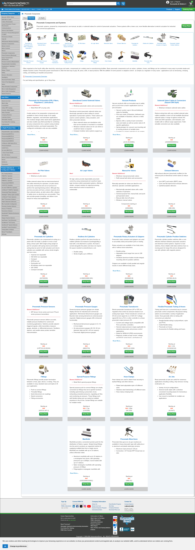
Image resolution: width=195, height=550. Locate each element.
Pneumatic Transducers (129, 307)
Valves (3, 84)
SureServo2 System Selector (9, 225)
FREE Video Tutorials (66, 530)
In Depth (42, 18)
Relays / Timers (6, 70)
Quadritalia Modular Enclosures (10, 213)
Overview (31, 18)
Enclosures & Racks (7, 36)
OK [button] (5, 546)
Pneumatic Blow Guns (129, 439)
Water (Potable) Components (9, 86)
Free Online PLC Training (67, 528)
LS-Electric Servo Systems (9, 197)
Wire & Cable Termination (8, 91)
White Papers (94, 525)
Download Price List (114, 509)
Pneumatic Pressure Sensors (43, 307)
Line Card (45, 9)
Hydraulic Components (8, 43)
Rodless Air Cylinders (86, 236)
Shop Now (187, 26)
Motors (3, 50)
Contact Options (129, 504)
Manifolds (86, 439)
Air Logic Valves (86, 170)
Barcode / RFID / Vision (8, 17)
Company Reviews (7, 114)
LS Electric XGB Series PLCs (9, 143)
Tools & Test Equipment (8, 82)
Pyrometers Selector (7, 211)
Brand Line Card (6, 101)
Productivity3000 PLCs (8, 138)
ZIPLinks (4, 234)
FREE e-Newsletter (96, 520)
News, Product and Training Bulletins (100, 527)
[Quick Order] (51, 9)
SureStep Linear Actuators (9, 227)
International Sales (97, 509)
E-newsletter (5, 105)
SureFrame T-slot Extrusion (9, 220)
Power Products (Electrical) (9, 55)
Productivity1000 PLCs (8, 134)
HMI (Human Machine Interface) (10, 41)
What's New (5, 103)
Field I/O (4, 39)
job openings (72, 520)
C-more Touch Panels (7, 152)
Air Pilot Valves (43, 170)
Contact (39, 9)
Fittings (44, 377)
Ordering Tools (188, 9)
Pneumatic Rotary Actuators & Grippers (129, 236)
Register (177, 2)
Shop (25, 18)
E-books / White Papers (8, 110)
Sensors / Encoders (7, 75)
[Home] (2, 9)
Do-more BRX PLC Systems (9, 187)
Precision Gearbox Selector (9, 206)
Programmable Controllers (9, 64)
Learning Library (6, 117)
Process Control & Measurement (10, 61)
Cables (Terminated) (7, 21)
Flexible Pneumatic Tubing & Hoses (171, 307)
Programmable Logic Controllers (10, 131)
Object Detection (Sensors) (9, 201)
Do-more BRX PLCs (7, 150)
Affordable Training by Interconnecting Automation (74, 526)
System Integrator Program (99, 507)
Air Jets (172, 377)
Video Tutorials (6, 112)
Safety (3, 72)
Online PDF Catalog (7, 107)
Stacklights (5, 77)
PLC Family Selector (7, 173)
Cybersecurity (5, 124)
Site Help (111, 506)
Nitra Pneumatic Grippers (9, 199)
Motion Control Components (9, 157)
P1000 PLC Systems (7, 176)
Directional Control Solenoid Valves (86, 100)
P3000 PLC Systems (7, 180)
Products (169, 9)
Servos (3, 159)
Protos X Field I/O (7, 208)
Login (172, 2)
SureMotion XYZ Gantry (8, 222)
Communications (6, 28)
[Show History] (123, 3)
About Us (94, 504)
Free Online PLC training (8, 121)
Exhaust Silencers (172, 170)
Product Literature (95, 524)
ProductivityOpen (6, 145)
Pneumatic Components (8, 53)
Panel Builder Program (115, 504)
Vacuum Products (129, 100)
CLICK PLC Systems (7, 185)
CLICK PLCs (5, 148)
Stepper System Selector (8, 218)
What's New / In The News (97, 518)
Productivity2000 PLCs (8, 136)
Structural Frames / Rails (8, 79)
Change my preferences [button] (18, 546)
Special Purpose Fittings (86, 377)
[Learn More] (43, 93)
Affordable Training (7, 119)
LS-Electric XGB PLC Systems (10, 190)
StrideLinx (4, 162)
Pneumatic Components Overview (36, 76)
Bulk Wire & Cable (6, 19)
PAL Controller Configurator (9, 204)
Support (177, 9)
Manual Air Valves (129, 170)
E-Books (93, 529)
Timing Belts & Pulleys (8, 229)
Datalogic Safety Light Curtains (10, 194)
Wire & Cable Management (9, 89)
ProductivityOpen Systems (9, 192)
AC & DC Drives (6, 155)
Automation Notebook (97, 522)
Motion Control (6, 46)
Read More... (31, 134)
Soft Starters (5, 215)
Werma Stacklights (7, 232)
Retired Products (6, 93)
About (33, 9)
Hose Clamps (129, 377)
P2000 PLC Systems (7, 178)
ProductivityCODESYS (8, 141)
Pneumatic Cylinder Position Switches (171, 236)
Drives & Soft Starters (7, 30)
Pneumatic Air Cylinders (43, 236)
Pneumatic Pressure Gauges (86, 307)
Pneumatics (5, 164)
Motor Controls (6, 48)
